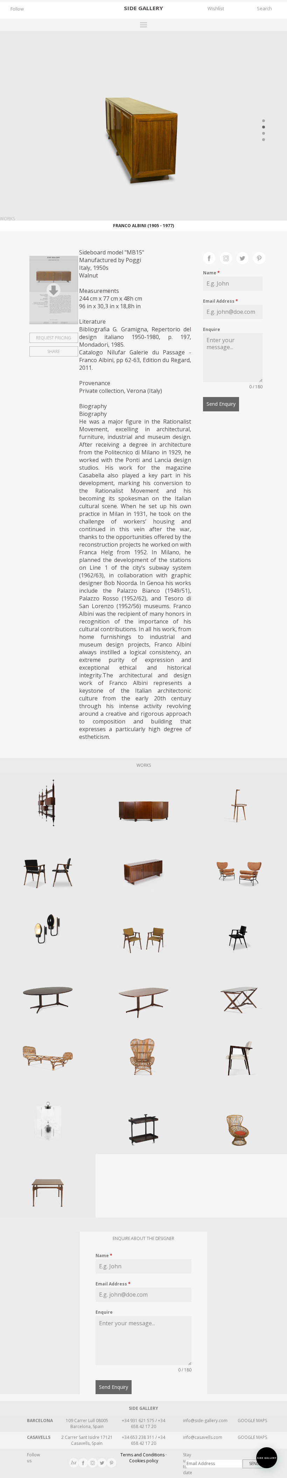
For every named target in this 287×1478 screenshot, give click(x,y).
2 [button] (263, 126)
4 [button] (263, 139)
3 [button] (263, 133)
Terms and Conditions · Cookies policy (143, 1458)
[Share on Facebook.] (211, 257)
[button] (266, 1457)
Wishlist (216, 8)
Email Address (220, 301)
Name (211, 273)
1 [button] (263, 120)
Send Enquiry (221, 404)
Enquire (211, 329)
